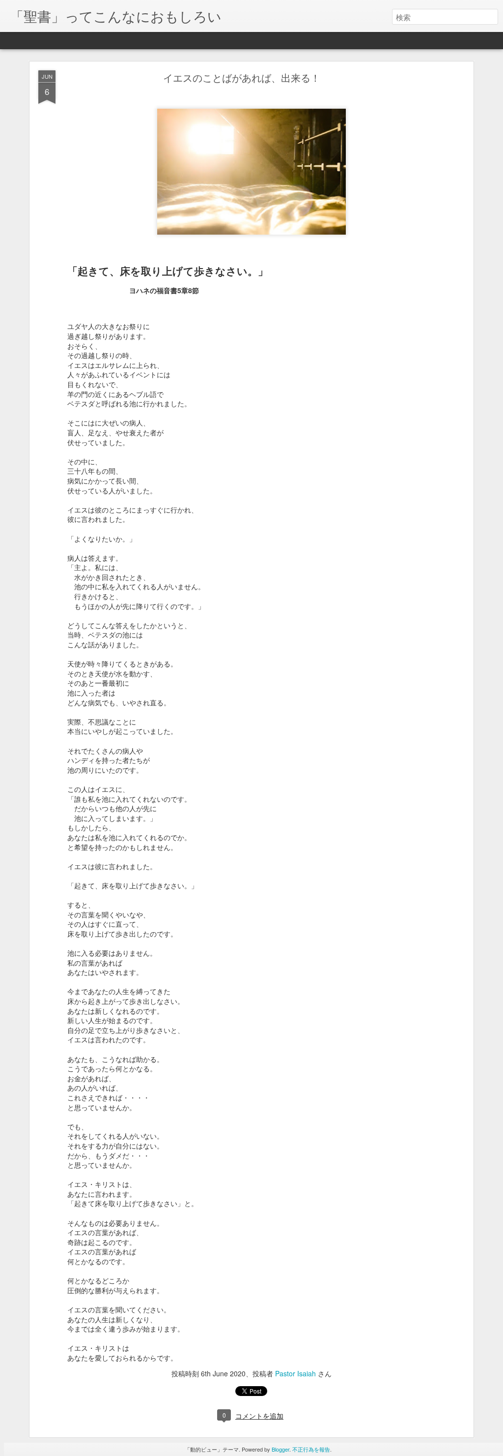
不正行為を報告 (311, 1449)
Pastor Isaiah (295, 1373)
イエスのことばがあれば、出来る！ (241, 77)
